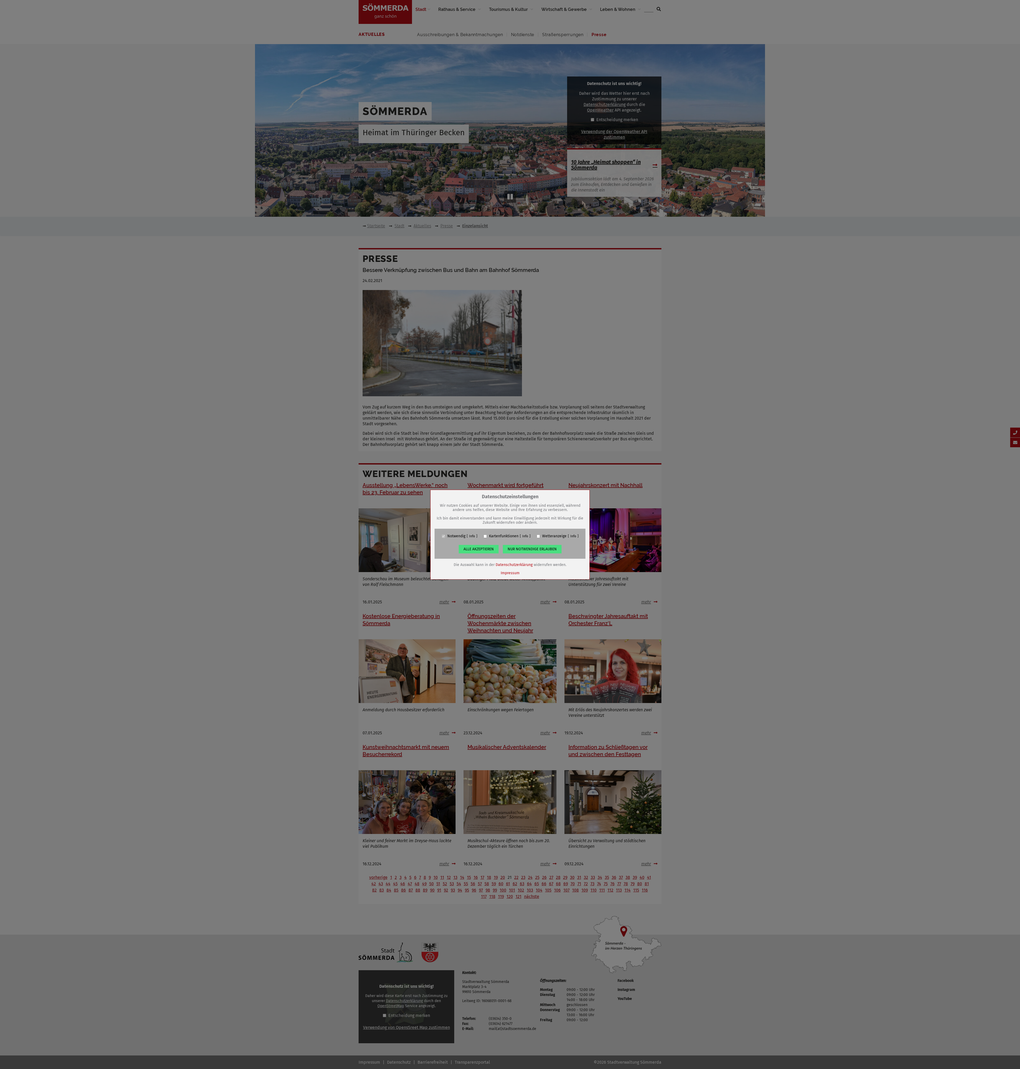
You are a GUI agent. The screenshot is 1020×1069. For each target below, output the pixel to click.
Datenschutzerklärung (514, 565)
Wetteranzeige (554, 536)
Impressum (510, 573)
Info (472, 536)
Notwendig (456, 536)
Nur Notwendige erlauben (532, 549)
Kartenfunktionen (503, 536)
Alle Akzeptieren (479, 549)
